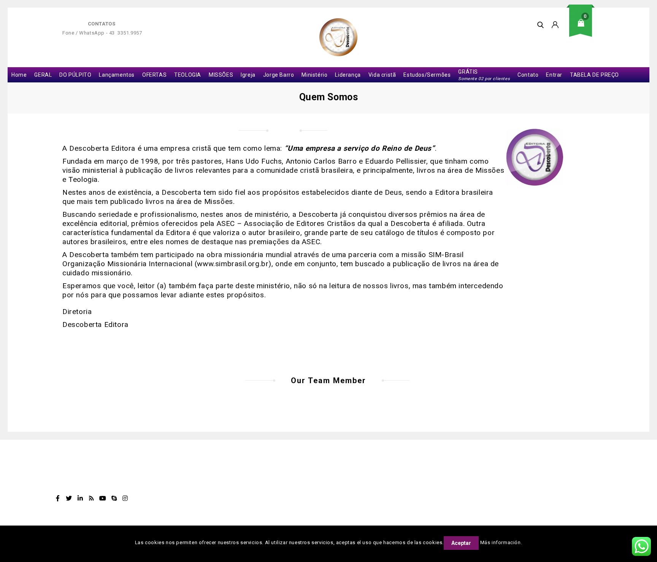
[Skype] (114, 498)
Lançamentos (117, 75)
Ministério (314, 75)
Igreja (248, 75)
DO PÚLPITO (75, 75)
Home (19, 75)
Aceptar (461, 543)
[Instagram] (125, 498)
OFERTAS (154, 75)
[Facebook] (58, 498)
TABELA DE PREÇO (594, 75)
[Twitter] (69, 498)
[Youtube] (103, 498)
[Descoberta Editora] (338, 37)
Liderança (347, 75)
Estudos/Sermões (427, 75)
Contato (527, 75)
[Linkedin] (80, 498)
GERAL (43, 75)
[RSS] (92, 498)
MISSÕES (221, 75)
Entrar (554, 75)
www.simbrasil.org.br (232, 263)
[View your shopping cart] (583, 28)
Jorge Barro (278, 75)
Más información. (501, 542)
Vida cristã (382, 75)
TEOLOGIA (187, 75)
